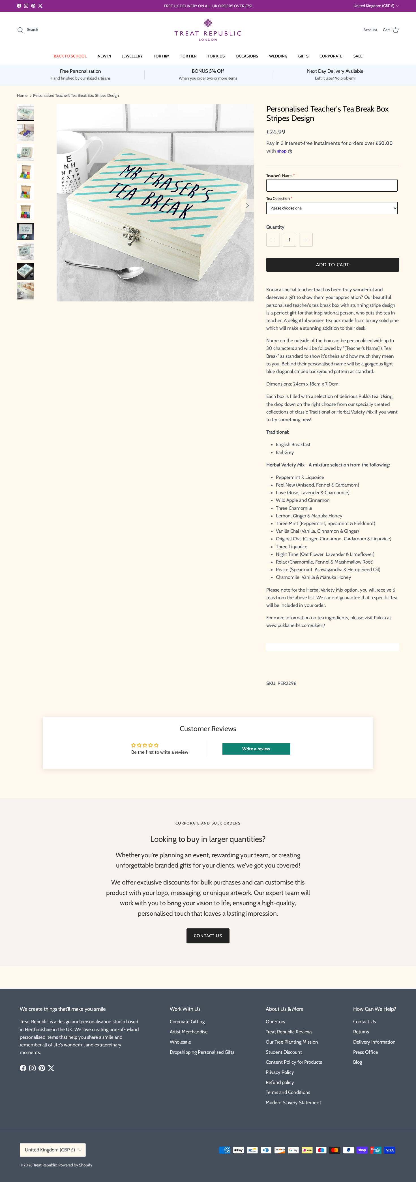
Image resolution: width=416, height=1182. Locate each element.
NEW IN (104, 56)
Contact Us (364, 1021)
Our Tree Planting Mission (292, 1042)
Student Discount (284, 1052)
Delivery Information (374, 1042)
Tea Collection (278, 198)
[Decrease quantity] (273, 240)
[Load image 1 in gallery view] (155, 202)
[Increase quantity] (306, 240)
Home (22, 95)
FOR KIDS (216, 56)
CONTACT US (208, 935)
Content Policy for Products (294, 1062)
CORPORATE (330, 56)
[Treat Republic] (208, 30)
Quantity (275, 227)
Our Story (276, 1021)
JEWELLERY (132, 56)
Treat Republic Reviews (289, 1032)
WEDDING (278, 56)
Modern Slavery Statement (293, 1102)
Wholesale (180, 1042)
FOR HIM (162, 56)
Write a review (256, 748)
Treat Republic (45, 1165)
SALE (358, 56)
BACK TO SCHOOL (70, 56)
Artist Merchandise (189, 1032)
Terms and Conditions (288, 1092)
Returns (361, 1032)
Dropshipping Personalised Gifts (202, 1052)
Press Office (365, 1052)
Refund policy (280, 1082)
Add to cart (332, 264)
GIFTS (303, 56)
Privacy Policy (280, 1072)
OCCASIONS (247, 56)
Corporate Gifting (187, 1021)
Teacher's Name (279, 175)
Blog (357, 1062)
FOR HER (189, 56)
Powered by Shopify (75, 1165)
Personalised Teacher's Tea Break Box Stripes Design (76, 95)
